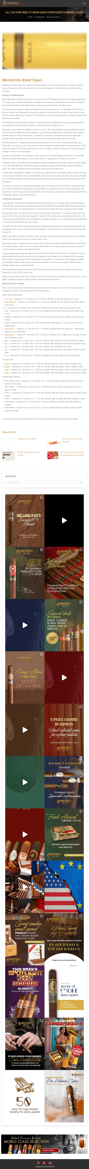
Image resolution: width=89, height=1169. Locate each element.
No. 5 (6, 355)
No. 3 (6, 346)
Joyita (7, 323)
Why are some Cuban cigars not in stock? (28, 453)
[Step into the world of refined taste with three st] (64, 782)
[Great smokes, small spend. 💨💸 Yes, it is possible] (24, 939)
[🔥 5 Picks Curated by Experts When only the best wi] (64, 939)
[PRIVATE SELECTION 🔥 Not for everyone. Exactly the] (24, 834)
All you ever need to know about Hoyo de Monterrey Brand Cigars (72, 453)
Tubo (7, 311)
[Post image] (8, 442)
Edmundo (8, 317)
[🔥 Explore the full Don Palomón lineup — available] (24, 887)
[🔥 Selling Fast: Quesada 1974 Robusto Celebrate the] (24, 520)
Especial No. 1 (10, 329)
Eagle (7, 373)
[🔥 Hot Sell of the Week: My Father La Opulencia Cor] (24, 625)
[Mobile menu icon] (84, 3)
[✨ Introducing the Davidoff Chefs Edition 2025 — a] (24, 730)
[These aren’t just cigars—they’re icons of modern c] (64, 991)
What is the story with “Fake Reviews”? (72, 440)
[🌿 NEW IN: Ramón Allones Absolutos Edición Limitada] (24, 677)
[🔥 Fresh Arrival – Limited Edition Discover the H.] (24, 573)
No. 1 (6, 341)
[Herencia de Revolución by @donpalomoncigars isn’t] (64, 573)
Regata (7, 364)
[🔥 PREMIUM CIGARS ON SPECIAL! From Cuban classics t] (64, 625)
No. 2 (6, 343)
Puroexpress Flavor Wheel (26, 439)
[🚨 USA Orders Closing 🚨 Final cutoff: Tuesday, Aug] (64, 887)
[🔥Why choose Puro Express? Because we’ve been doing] (24, 1096)
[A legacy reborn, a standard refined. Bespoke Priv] (64, 520)
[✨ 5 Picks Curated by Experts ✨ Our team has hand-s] (64, 730)
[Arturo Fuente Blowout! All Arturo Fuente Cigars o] (24, 991)
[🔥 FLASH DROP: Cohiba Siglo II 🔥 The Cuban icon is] (64, 1044)
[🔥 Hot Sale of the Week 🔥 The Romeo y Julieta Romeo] (64, 677)
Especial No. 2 (10, 335)
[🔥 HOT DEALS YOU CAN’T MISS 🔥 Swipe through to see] (24, 782)
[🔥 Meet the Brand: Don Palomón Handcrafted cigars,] (64, 1096)
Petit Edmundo (10, 302)
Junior (7, 370)
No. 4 (6, 349)
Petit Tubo (8, 299)
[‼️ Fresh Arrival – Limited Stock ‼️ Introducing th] (64, 834)
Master (7, 367)
